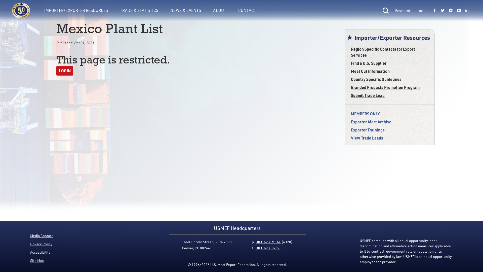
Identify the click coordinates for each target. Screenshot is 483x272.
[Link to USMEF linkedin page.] (467, 10)
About (219, 10)
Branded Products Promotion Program (385, 87)
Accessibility (40, 252)
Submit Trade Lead (368, 95)
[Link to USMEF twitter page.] (443, 10)
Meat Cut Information (370, 71)
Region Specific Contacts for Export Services (383, 52)
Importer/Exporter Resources (76, 10)
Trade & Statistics (139, 10)
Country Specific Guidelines (376, 79)
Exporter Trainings (368, 129)
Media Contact (41, 235)
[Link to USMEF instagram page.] (451, 10)
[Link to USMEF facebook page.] (435, 10)
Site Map (37, 260)
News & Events (185, 10)
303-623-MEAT (268, 242)
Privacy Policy (41, 244)
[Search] (386, 11)
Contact (247, 10)
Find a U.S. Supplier (368, 63)
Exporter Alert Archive (371, 121)
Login (422, 10)
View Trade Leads (367, 138)
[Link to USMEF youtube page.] (459, 10)
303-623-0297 (268, 248)
